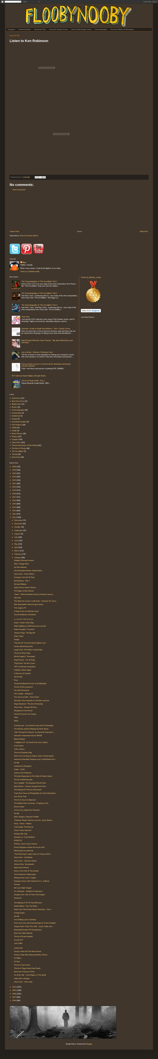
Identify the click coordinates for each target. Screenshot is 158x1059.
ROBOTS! (18, 840)
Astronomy (16, 398)
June (16, 540)
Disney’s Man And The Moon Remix (27, 951)
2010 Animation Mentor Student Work (28, 571)
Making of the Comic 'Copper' (25, 878)
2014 (14, 507)
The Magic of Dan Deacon (24, 591)
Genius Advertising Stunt (23, 646)
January (17, 557)
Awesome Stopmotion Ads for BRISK (28, 735)
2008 (14, 994)
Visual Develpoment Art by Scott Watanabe (30, 683)
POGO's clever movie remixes (25, 844)
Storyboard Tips (40, 29)
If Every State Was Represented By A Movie (30, 955)
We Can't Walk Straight (22, 888)
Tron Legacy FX (20, 608)
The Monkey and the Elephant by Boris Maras (31, 729)
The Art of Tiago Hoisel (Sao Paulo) (27, 968)
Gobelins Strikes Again (22, 670)
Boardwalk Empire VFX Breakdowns (28, 930)
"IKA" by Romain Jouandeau (24, 667)
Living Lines (18, 948)
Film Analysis (17, 425)
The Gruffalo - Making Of (23, 694)
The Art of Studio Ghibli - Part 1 (33, 381)
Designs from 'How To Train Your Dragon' (29, 895)
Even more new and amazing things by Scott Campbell (34, 923)
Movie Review (17, 433)
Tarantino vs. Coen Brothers (24, 837)
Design (14, 419)
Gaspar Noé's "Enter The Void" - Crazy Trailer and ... (34, 926)
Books (14, 407)
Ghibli (14, 428)
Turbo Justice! (19, 749)
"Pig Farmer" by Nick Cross (24, 663)
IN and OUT (18, 940)
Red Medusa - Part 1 (22, 581)
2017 (14, 497)
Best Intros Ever (18, 401)
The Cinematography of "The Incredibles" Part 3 (39, 305)
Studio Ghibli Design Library (81, 29)
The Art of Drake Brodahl (23, 936)
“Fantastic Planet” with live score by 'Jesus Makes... (33, 820)
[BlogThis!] (38, 177)
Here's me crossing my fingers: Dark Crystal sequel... (34, 756)
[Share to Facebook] (42, 177)
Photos (14, 436)
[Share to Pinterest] (44, 177)
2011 (14, 517)
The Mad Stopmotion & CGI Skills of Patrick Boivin (33, 776)
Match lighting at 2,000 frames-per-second (30, 626)
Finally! (16, 639)
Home (79, 231)
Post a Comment (18, 190)
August (17, 534)
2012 (14, 514)
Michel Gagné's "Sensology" (24, 656)
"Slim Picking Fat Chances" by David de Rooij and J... (34, 732)
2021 (14, 483)
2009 (14, 990)
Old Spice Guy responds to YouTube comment (31, 700)
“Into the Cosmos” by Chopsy (25, 714)
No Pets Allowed (20, 567)
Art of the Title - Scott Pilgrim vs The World (30, 975)
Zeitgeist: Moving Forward (24, 560)
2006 (14, 1000)
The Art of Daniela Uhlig (23, 753)
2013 (14, 511)
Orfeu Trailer (18, 636)
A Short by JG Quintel (22, 673)
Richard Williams (20, 584)
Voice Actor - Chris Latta (23, 982)
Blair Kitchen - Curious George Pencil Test (30, 786)
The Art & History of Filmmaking (121, 29)
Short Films (16, 442)
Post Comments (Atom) (29, 236)
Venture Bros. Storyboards (24, 864)
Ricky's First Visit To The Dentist (26, 871)
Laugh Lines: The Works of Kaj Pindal (28, 650)
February (18, 554)
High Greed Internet (21, 867)
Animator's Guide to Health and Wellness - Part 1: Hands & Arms (45, 329)
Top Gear (17, 598)
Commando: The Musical (23, 827)
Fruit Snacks (19, 746)
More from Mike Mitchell (23, 933)
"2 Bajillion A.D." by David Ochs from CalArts (31, 742)
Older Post (144, 231)
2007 (14, 997)
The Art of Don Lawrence (23, 687)
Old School (18, 677)
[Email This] (36, 177)
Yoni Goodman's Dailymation (25, 874)
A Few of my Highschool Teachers (27, 810)
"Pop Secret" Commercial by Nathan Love (30, 643)
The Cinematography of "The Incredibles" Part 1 (39, 281)
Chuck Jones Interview (22, 830)
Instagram (11, 29)
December (18, 520)
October (17, 527)
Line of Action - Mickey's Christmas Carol (37, 352)
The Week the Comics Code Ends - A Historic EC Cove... (35, 601)
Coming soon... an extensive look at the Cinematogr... (34, 725)
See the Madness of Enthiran (25, 615)
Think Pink (25, 317)
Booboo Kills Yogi (20, 834)
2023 (14, 477)
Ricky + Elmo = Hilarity (22, 824)
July (16, 537)
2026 (14, 467)
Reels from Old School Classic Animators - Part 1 (32, 909)
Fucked (17, 961)
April (16, 547)
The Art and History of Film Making (25, 445)
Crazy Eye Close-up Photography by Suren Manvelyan (35, 793)
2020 (14, 487)
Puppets (15, 439)
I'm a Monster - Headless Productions (28, 891)
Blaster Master (19, 739)
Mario (16, 721)
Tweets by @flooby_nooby (91, 277)
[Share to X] (40, 177)
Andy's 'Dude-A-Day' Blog (24, 623)
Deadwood (16, 416)
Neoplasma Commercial (23, 711)
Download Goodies (19, 422)
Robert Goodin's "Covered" (24, 629)
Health (14, 431)
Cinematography (101, 29)
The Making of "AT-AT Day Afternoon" (28, 903)
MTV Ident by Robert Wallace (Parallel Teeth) (29, 376)
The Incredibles (17, 451)
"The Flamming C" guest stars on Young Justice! (32, 854)
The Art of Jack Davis (22, 965)
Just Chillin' (18, 943)
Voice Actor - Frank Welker (24, 574)
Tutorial (14, 454)
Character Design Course (58, 29)
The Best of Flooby (19, 448)
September (18, 530)
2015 (14, 504)
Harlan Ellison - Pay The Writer (25, 906)
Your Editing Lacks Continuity (25, 920)
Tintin (16, 717)
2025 (14, 470)
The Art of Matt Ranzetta (23, 780)
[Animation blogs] (93, 305)
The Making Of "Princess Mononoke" (28, 790)
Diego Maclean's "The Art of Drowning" (28, 704)
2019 (14, 490)
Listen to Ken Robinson (22, 773)
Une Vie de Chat (20, 796)
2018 (14, 494)
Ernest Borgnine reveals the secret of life (29, 847)
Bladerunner (16, 404)
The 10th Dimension (21, 690)
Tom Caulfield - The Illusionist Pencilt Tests (30, 783)
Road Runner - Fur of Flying (24, 660)
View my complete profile (29, 271)
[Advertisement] (79, 210)
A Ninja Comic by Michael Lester (26, 611)
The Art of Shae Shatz (22, 653)
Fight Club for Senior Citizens (25, 587)
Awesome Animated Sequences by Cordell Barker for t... (35, 759)
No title (16, 763)
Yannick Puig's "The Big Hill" (24, 633)
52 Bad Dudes (19, 913)
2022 (14, 480)
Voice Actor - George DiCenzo (25, 707)
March (17, 551)
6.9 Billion (17, 958)
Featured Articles (25, 29)
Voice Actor (16, 457)
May (16, 544)
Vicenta (17, 884)
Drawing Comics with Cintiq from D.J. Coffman (31, 881)
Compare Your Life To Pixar (24, 577)
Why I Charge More (21, 564)
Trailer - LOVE (19, 769)
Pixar (16, 680)
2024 (14, 473)
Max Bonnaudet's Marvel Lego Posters (28, 604)
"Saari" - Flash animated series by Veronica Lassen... (34, 594)
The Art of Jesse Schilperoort (25, 800)
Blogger (89, 1044)
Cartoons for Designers (23, 766)
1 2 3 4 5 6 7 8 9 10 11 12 (23, 619)
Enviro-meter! (19, 807)
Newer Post (14, 231)
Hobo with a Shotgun (22, 978)
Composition (16, 413)
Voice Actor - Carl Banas (23, 857)
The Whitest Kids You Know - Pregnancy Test (31, 803)
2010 (14, 987)
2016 (14, 500)
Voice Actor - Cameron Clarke (25, 861)
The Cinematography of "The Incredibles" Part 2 (39, 293)
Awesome (18, 898)
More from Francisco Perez (24, 972)
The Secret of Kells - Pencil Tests (26, 697)
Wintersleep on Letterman (23, 851)
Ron (24, 262)
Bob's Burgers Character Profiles (26, 817)
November (18, 524)
